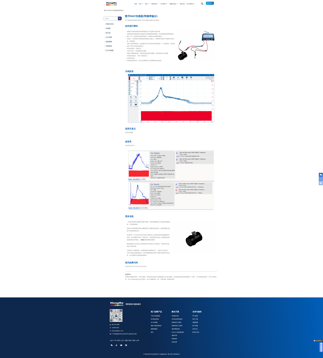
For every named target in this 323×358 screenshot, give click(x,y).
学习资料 (163, 4)
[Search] (120, 18)
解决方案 (154, 4)
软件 (146, 4)
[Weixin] (111, 345)
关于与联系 (190, 4)
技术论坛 (182, 4)
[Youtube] (121, 345)
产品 (140, 4)
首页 (135, 4)
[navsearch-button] (202, 3)
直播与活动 (173, 4)
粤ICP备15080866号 (174, 354)
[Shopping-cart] (126, 345)
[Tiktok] (116, 345)
